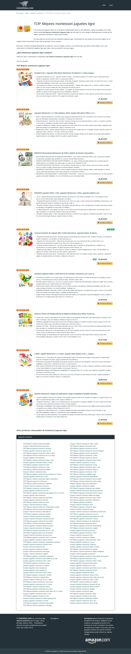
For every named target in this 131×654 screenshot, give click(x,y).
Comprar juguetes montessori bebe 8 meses (84, 547)
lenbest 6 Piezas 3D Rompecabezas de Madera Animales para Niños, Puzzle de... (65, 314)
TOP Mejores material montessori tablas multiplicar (87, 551)
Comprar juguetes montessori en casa (82, 565)
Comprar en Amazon (105, 102)
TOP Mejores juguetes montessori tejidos (37, 514)
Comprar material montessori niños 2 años (84, 444)
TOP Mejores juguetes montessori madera (84, 598)
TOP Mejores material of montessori (35, 481)
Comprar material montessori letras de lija (84, 603)
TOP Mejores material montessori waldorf (83, 582)
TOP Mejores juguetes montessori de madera (38, 521)
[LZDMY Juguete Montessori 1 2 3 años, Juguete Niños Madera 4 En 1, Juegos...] (25, 360)
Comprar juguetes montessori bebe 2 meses (37, 462)
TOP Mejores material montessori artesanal (37, 523)
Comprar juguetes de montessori (34, 458)
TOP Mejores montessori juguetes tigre (83, 474)
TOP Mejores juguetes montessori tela (36, 596)
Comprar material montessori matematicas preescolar (88, 512)
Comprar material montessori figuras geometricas (86, 490)
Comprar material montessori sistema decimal (38, 519)
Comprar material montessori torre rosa (83, 601)
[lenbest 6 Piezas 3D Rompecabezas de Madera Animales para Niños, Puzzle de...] (25, 320)
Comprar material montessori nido (81, 535)
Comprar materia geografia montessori (82, 554)
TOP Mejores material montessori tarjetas (84, 549)
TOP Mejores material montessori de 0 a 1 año (38, 530)
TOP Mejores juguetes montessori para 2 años (85, 460)
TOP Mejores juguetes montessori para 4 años (85, 498)
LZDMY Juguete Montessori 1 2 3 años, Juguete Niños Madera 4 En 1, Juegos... (64, 354)
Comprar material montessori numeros (36, 486)
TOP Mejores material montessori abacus (83, 458)
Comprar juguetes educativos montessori (83, 563)
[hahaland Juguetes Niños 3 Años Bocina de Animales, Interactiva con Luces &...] (25, 280)
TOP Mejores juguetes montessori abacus (84, 469)
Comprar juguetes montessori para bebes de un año (40, 558)
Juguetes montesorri (37, 13)
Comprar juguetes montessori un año (35, 476)
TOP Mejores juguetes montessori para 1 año (85, 467)
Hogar (111, 5)
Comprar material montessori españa (82, 589)
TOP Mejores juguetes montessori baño (36, 465)
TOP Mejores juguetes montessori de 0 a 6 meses (39, 537)
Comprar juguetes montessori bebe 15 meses (38, 526)
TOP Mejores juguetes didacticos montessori (38, 533)
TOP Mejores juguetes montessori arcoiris (84, 514)
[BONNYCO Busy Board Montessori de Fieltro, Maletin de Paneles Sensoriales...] (25, 159)
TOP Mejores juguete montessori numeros (37, 448)
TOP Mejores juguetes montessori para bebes (38, 603)
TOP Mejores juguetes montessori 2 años (83, 455)
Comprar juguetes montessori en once (35, 490)
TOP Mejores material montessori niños (83, 594)
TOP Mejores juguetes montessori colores (84, 519)
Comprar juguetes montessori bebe (81, 591)
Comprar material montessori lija (34, 547)
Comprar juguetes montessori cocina (82, 542)
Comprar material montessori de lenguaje (36, 528)
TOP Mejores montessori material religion (37, 488)
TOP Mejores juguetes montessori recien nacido (86, 493)
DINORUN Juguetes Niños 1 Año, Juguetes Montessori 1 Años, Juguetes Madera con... (67, 193)
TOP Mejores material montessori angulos (84, 528)
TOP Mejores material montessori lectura (83, 570)
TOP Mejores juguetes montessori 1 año (83, 472)
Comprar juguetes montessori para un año (37, 451)
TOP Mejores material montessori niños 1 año (38, 460)
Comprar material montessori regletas (82, 537)
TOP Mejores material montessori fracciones (38, 582)
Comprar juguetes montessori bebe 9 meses (84, 586)
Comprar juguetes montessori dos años (83, 596)
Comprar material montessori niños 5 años (37, 572)
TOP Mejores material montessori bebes (36, 444)
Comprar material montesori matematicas (37, 512)
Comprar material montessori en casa (82, 462)
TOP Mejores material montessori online (36, 586)
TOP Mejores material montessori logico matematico (40, 479)
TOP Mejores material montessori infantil (36, 469)
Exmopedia (20, 13)
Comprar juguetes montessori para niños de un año (87, 577)
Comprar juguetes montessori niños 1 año (37, 594)
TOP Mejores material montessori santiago (37, 605)
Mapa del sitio (82, 651)
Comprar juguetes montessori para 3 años (37, 561)
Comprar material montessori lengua (35, 505)
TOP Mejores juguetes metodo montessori (84, 453)
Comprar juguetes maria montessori (35, 568)
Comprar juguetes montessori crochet (35, 601)
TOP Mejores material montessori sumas (83, 465)
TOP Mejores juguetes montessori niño (83, 446)
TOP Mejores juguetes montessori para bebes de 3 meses (42, 474)
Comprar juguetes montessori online (82, 572)
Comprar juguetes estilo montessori (35, 570)
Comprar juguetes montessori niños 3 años (84, 579)
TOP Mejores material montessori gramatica (37, 498)
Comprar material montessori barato (82, 509)
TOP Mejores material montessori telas (36, 502)
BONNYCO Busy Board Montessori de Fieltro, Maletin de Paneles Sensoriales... (64, 153)
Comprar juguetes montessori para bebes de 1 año (86, 516)
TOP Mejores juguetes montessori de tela (83, 448)
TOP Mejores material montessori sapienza (37, 483)
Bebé (104, 5)
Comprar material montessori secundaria (36, 516)
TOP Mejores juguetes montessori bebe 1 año (85, 540)
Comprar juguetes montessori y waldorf (36, 565)
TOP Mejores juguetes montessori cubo (36, 467)
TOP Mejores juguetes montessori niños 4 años (85, 561)
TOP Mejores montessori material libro (36, 577)
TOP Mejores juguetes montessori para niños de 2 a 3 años (43, 591)
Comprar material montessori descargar (36, 551)
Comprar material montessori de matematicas (85, 521)
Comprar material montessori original (35, 554)
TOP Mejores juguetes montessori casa (83, 558)
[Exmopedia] (24, 5)
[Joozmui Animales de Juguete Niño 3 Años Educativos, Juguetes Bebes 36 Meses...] (25, 239)
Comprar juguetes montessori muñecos (83, 544)
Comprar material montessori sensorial (36, 446)
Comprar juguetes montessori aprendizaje (84, 476)
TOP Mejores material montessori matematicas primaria (41, 542)
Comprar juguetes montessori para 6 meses (37, 540)
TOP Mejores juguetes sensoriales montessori (38, 556)
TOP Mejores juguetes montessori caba (36, 563)
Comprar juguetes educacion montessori (83, 483)
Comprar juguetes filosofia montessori (82, 530)
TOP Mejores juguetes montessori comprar (37, 575)
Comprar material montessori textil (81, 505)
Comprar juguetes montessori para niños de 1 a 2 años (88, 568)
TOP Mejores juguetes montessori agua (83, 507)
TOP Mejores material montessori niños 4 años (85, 481)
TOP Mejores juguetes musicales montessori (85, 500)
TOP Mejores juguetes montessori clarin (83, 533)
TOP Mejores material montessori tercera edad (85, 479)
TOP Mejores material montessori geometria (37, 509)
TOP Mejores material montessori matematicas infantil (41, 507)
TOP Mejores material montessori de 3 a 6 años (39, 455)
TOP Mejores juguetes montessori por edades (85, 488)
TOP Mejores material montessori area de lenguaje (87, 451)
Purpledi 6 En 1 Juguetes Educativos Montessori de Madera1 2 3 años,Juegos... (64, 73)
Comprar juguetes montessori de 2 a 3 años (37, 584)
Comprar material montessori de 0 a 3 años (37, 579)
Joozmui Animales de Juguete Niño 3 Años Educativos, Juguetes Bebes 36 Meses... (66, 233)
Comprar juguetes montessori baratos (35, 500)
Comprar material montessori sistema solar (37, 544)
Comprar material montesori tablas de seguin (85, 495)
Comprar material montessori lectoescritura (37, 535)
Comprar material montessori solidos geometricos (39, 598)
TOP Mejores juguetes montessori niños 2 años (39, 453)
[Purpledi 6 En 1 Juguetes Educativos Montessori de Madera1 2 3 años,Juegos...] (25, 79)
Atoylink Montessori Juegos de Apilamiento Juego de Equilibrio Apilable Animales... (66, 394)
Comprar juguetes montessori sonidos (35, 549)
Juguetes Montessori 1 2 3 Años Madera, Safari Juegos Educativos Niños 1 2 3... (65, 113)
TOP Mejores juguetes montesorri (81, 502)
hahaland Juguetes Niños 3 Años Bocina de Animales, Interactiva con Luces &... (64, 274)
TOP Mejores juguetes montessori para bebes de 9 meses (89, 556)
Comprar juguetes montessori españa (82, 486)
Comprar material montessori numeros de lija (85, 584)
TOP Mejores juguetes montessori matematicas (86, 526)
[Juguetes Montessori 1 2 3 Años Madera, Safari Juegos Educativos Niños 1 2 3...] (25, 119)
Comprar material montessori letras (35, 472)
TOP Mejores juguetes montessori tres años (37, 589)
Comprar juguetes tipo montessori (34, 495)
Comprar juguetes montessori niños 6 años (84, 575)
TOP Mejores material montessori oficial (83, 523)
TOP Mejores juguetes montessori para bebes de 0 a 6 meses (43, 493)
